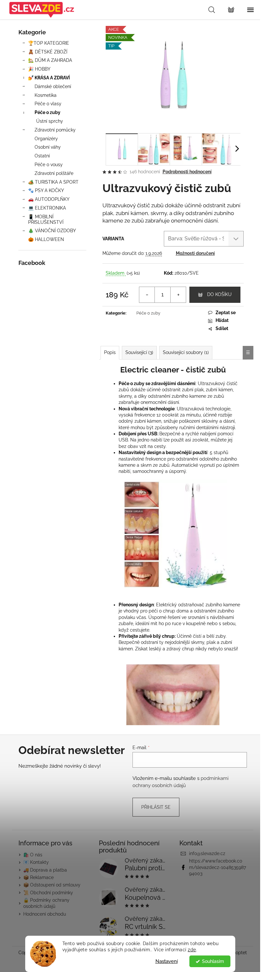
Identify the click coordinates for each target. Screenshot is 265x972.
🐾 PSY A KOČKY (46, 190)
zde (192, 949)
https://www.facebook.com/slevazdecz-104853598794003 (217, 867)
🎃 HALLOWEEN (46, 239)
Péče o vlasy (48, 103)
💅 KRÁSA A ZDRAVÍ (49, 77)
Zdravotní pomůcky (55, 129)
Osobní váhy (48, 147)
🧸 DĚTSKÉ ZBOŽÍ (47, 51)
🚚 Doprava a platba (45, 870)
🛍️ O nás (32, 854)
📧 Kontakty (36, 862)
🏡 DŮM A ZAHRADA (50, 60)
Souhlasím (213, 961)
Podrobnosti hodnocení (187, 171)
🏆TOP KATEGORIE (48, 43)
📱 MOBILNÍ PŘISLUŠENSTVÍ (45, 219)
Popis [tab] (110, 352)
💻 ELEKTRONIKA (47, 208)
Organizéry (46, 138)
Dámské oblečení (53, 86)
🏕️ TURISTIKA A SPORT (53, 182)
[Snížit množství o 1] (147, 295)
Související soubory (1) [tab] (186, 352)
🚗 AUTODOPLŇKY (48, 199)
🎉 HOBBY (39, 69)
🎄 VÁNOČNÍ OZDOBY (52, 230)
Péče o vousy (49, 164)
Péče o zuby (47, 112)
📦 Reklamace (38, 877)
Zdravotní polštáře (54, 173)
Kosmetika (46, 95)
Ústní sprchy (49, 121)
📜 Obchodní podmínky (48, 892)
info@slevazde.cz (207, 853)
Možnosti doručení (195, 253)
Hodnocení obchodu (44, 914)
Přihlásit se (156, 807)
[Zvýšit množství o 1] (178, 295)
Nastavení (166, 961)
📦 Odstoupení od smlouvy (51, 884)
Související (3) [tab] (139, 352)
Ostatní (42, 155)
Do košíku (219, 294)
